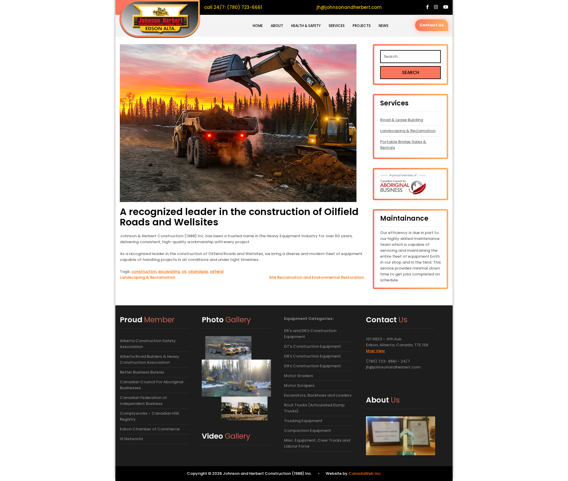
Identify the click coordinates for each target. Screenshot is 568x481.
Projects (362, 25)
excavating (169, 271)
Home (258, 25)
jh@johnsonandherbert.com (349, 7)
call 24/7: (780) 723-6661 (233, 7)
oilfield (216, 271)
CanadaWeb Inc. (364, 473)
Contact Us (431, 25)
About (277, 25)
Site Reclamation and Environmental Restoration (316, 277)
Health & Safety (306, 25)
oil (184, 271)
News (383, 25)
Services (337, 25)
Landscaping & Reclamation (147, 277)
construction (143, 271)
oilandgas (198, 271)
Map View (375, 351)
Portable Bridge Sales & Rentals (403, 144)
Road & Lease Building (401, 120)
